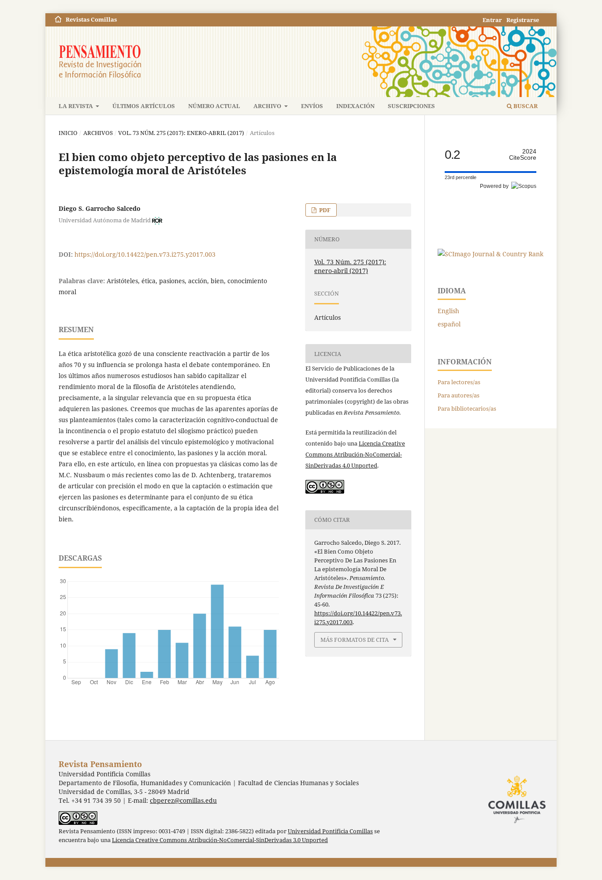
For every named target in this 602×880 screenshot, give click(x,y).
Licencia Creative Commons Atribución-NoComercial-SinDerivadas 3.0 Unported (220, 840)
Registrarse (522, 20)
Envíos (312, 106)
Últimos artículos (143, 106)
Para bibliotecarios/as (467, 408)
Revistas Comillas (91, 19)
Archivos (98, 133)
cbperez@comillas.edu (183, 800)
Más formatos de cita (354, 640)
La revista (76, 106)
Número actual (214, 106)
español (449, 324)
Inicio (68, 133)
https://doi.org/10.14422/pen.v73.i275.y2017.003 (145, 254)
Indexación (355, 106)
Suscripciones (411, 106)
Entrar (492, 20)
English (448, 311)
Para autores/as (458, 395)
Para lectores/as (459, 382)
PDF (324, 210)
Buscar (525, 106)
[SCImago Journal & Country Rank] (490, 254)
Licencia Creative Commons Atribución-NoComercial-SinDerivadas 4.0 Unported (355, 454)
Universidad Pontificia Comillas (330, 831)
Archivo (267, 106)
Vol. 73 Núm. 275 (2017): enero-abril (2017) (181, 133)
